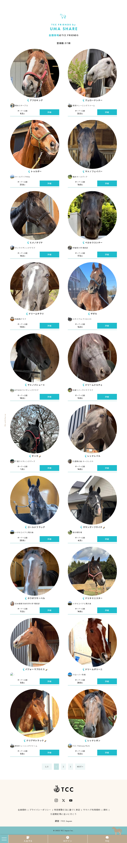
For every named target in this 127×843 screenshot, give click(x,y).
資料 (105, 809)
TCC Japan (66, 821)
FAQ (107, 840)
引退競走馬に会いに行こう (63, 813)
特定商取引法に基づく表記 (67, 809)
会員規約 (22, 809)
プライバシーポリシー (40, 809)
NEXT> (80, 766)
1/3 (46, 766)
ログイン (67, 840)
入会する (28, 840)
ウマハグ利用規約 (92, 809)
